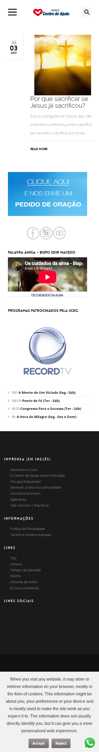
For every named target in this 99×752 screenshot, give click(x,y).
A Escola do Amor (23, 582)
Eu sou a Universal (24, 588)
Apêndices (18, 500)
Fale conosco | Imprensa (29, 505)
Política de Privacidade (27, 529)
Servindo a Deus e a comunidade (35, 487)
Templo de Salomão (25, 570)
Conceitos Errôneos (25, 493)
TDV (13, 558)
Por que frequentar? (25, 482)
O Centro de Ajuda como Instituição (37, 476)
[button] (86, 12)
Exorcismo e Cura (23, 470)
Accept (38, 743)
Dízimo (15, 576)
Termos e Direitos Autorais (30, 535)
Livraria (16, 564)
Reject (61, 743)
